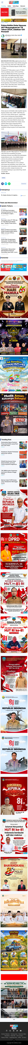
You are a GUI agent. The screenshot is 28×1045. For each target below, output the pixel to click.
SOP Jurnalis (19, 1035)
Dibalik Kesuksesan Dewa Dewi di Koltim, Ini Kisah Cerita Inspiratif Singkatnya (9, 462)
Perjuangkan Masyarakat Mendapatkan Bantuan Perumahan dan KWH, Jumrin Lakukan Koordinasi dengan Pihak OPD (9, 250)
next (14, 1019)
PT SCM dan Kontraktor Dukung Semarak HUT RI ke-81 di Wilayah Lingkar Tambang (9, 212)
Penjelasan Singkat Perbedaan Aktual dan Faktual (9, 452)
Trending (3, 6)
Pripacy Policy (4, 1037)
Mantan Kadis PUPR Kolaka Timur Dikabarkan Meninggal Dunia (9, 481)
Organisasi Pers (13, 1037)
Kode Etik (13, 1035)
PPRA (19, 1037)
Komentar (23, 183)
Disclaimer (7, 1035)
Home (2, 22)
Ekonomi (22, 6)
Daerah (4, 218)
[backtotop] (14, 1041)
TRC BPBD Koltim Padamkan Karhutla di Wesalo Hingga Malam (9, 472)
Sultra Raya (16, 6)
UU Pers (24, 1037)
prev (13, 1019)
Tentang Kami (14, 1034)
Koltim (9, 6)
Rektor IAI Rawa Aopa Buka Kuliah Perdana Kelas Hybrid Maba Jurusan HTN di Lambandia (9, 231)
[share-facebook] (2, 183)
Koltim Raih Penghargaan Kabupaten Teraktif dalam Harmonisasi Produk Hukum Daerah (9, 241)
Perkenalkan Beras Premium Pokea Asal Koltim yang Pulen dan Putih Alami (9, 444)
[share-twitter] (6, 183)
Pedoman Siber (22, 1034)
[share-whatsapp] (9, 183)
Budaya (4, 237)
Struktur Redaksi (5, 1034)
